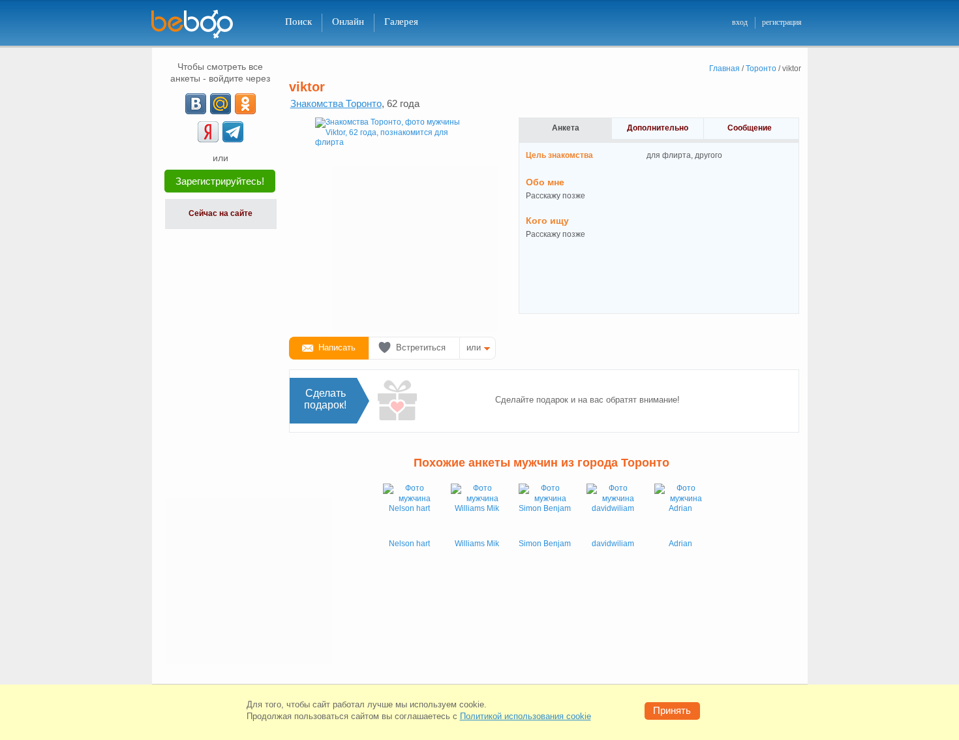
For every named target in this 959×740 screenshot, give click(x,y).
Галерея (401, 21)
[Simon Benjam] (545, 510)
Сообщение (749, 127)
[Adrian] (680, 510)
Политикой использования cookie (525, 716)
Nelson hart (409, 543)
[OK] (245, 103)
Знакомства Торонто (336, 103)
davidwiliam (613, 543)
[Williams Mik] (477, 510)
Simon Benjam (545, 543)
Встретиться (421, 347)
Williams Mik (477, 543)
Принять (672, 710)
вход (740, 22)
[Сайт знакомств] (200, 24)
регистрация (782, 22)
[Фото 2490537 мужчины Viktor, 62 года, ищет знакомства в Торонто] (393, 221)
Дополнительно (657, 127)
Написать (337, 347)
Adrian (680, 543)
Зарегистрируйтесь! (219, 181)
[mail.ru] (220, 103)
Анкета (565, 127)
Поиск (298, 21)
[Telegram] (232, 131)
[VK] (195, 103)
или (473, 347)
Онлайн (348, 21)
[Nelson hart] (409, 510)
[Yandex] (208, 131)
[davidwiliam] (612, 510)
